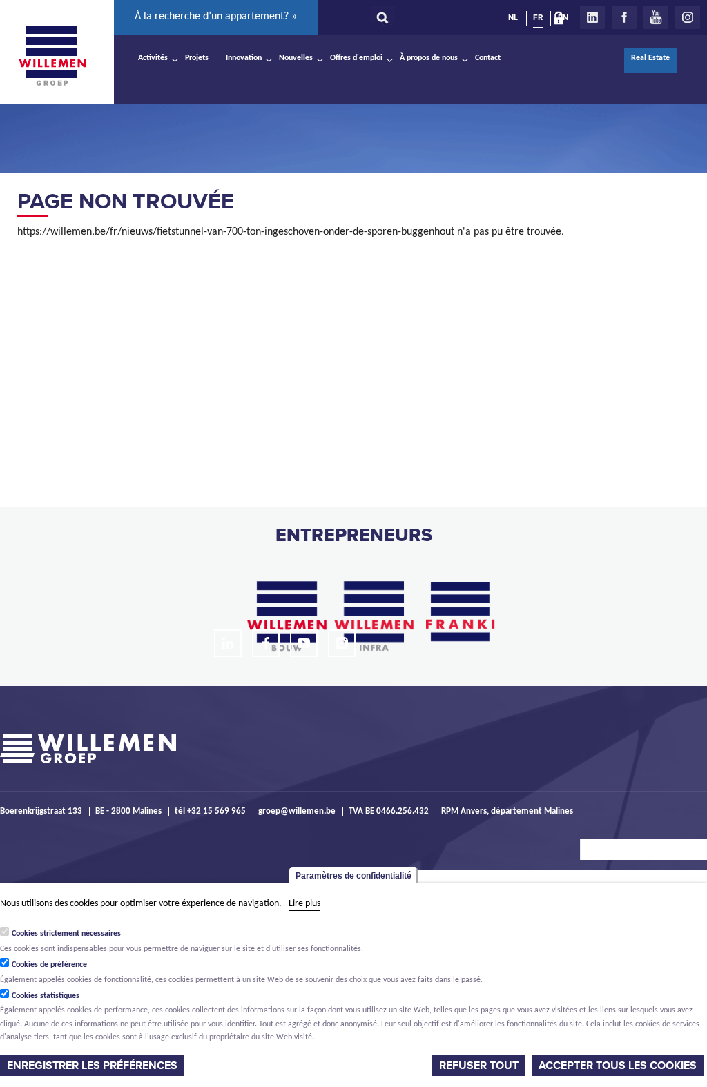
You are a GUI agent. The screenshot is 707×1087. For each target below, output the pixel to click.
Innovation (244, 58)
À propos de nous (429, 58)
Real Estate (650, 58)
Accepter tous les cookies (618, 1066)
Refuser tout (479, 1066)
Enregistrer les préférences (92, 1066)
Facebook (624, 17)
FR (538, 17)
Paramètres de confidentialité (353, 876)
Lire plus (304, 904)
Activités (153, 58)
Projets (197, 58)
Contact (488, 58)
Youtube (655, 17)
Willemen (52, 55)
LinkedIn (592, 17)
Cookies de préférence (49, 965)
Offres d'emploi (356, 58)
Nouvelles (296, 58)
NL (513, 17)
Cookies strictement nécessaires (66, 934)
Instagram (687, 17)
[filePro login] (562, 20)
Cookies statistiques (45, 996)
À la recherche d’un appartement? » (216, 16)
